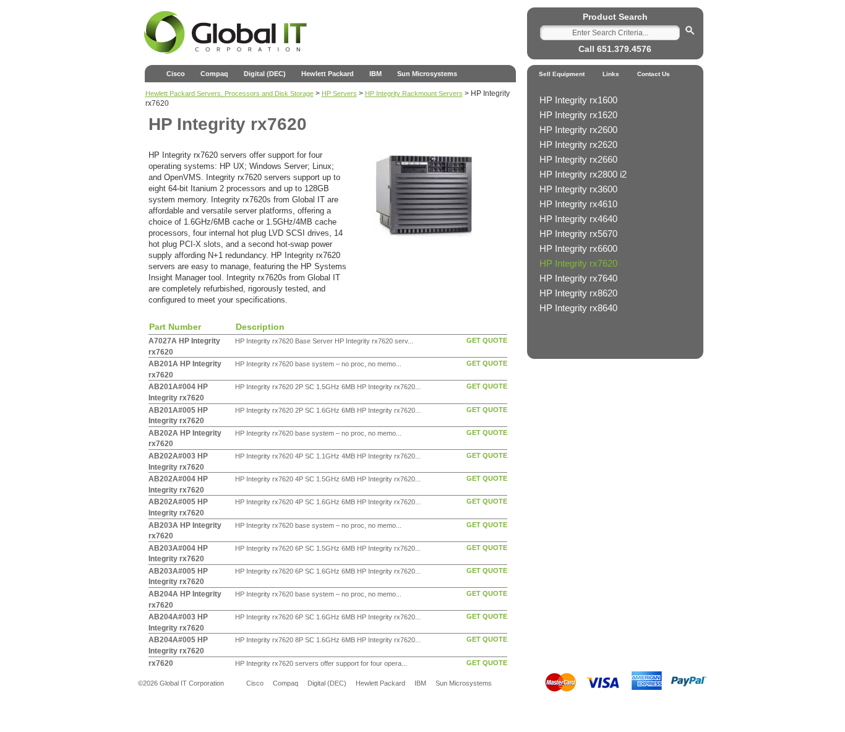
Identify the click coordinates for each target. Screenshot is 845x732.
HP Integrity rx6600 (578, 248)
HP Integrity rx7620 (578, 263)
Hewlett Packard (327, 73)
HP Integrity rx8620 (578, 293)
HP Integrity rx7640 (578, 278)
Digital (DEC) (265, 73)
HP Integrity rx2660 (578, 159)
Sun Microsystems (427, 73)
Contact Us (653, 74)
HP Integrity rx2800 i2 (583, 174)
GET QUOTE (486, 340)
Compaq (214, 73)
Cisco (175, 73)
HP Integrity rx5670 (578, 233)
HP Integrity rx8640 (578, 308)
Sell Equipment (562, 74)
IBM (375, 73)
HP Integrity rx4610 (578, 204)
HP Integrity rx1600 (578, 100)
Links (611, 74)
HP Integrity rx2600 (578, 129)
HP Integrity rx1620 (578, 115)
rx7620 (160, 663)
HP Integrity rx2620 (578, 144)
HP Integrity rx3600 (578, 189)
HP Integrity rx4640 (578, 218)
